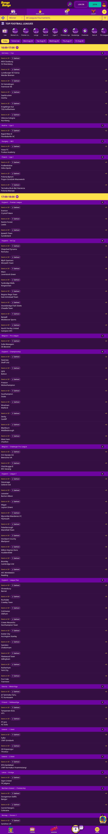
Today (5, 41)
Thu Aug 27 (67, 41)
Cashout (16, 58)
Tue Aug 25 (41, 41)
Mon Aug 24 (28, 41)
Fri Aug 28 (79, 41)
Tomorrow (15, 41)
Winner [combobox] (12, 17)
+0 (106, 58)
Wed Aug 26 (54, 41)
